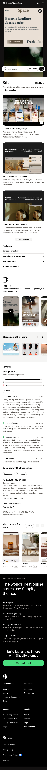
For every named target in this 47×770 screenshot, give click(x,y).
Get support (8, 474)
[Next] (42, 337)
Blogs (5, 726)
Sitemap (6, 760)
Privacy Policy (8, 750)
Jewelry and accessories (12, 697)
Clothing (6, 689)
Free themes (29, 693)
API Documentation (10, 719)
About (26, 715)
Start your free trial (23, 663)
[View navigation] (42, 3)
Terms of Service (9, 744)
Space (13, 87)
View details (7, 498)
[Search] (38, 3)
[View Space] (30, 311)
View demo (33, 69)
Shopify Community (10, 723)
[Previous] (37, 337)
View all (29, 525)
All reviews (8, 391)
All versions (18, 498)
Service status (29, 726)
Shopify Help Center (10, 715)
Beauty (5, 693)
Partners (27, 719)
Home (5, 701)
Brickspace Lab (10, 90)
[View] (11, 349)
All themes (21, 474)
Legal (26, 723)
